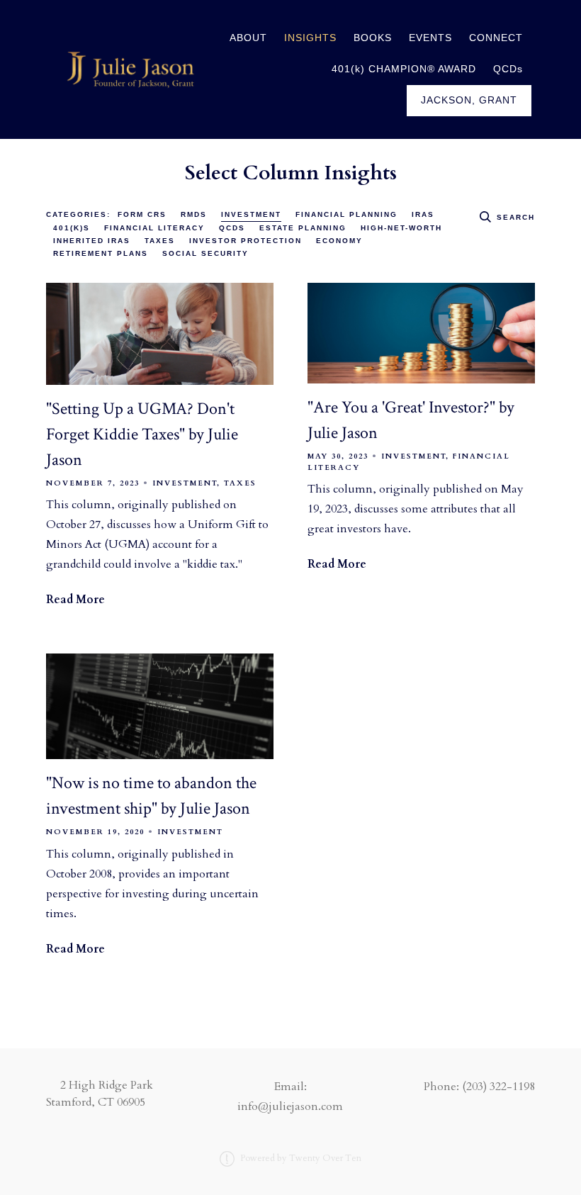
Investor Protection (245, 241)
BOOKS (373, 38)
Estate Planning (302, 228)
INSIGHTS (310, 38)
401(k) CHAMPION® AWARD (404, 69)
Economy (339, 241)
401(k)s (71, 228)
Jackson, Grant (469, 100)
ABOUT (248, 38)
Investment (251, 214)
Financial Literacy (154, 228)
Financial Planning (346, 214)
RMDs (194, 214)
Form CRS (142, 214)
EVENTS (430, 38)
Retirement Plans (100, 253)
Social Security (205, 253)
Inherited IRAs (91, 241)
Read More (75, 599)
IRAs (423, 214)
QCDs (508, 69)
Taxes (160, 241)
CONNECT (496, 38)
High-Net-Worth (401, 228)
